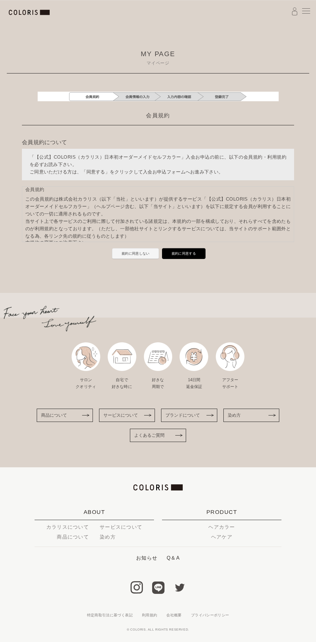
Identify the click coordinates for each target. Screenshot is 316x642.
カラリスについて (67, 527)
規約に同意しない (135, 253)
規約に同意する (184, 253)
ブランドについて (182, 415)
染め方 (234, 415)
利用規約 (149, 615)
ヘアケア (221, 537)
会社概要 (173, 615)
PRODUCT (221, 512)
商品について (54, 415)
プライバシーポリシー (210, 615)
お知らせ (146, 558)
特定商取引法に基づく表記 (110, 615)
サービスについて (120, 415)
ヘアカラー (221, 527)
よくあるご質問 (149, 435)
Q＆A (173, 558)
